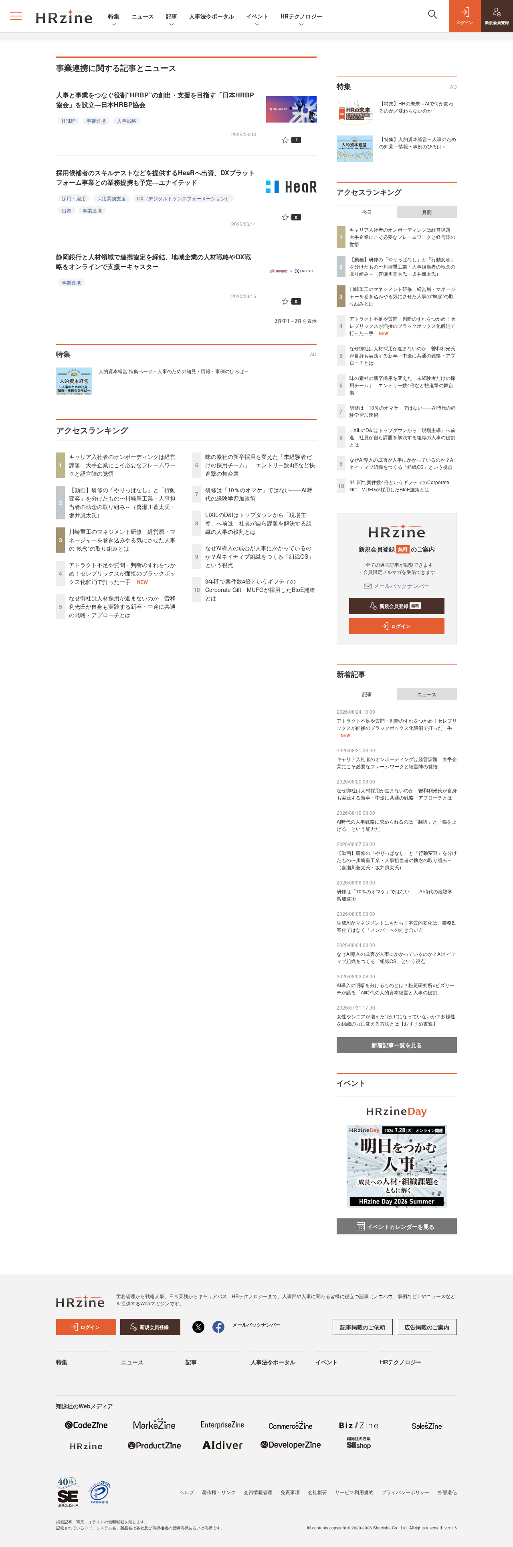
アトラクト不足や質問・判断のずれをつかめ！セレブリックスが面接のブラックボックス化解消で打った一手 (122, 573)
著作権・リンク (219, 1491)
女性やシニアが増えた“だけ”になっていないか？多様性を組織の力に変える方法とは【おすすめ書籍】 (396, 1020)
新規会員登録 (399, 606)
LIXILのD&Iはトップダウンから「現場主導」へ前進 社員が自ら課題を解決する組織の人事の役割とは (258, 523)
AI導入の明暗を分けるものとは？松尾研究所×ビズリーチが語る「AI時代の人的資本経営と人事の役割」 (395, 989)
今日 (367, 212)
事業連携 (96, 120)
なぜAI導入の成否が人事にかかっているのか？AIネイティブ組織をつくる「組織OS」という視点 (259, 556)
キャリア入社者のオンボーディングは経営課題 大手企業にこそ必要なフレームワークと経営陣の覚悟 (122, 464)
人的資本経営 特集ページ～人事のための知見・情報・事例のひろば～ (174, 371)
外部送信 (447, 1491)
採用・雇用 (74, 198)
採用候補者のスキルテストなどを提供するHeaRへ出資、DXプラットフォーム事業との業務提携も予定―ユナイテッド (155, 177)
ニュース (142, 16)
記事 (171, 16)
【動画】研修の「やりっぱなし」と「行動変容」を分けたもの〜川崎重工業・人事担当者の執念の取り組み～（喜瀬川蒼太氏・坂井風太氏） (122, 502)
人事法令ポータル (211, 16)
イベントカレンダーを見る (400, 1226)
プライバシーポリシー (406, 1491)
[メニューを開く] (16, 16)
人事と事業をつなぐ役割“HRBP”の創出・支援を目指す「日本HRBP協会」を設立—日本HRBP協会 (155, 99)
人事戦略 (126, 120)
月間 (427, 212)
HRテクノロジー (301, 16)
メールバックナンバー (402, 586)
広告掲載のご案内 (426, 1327)
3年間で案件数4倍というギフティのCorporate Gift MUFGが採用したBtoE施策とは (260, 589)
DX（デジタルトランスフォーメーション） (183, 198)
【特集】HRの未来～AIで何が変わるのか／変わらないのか (416, 107)
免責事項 (290, 1491)
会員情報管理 (258, 1491)
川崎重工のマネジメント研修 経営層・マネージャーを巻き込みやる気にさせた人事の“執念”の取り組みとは (122, 539)
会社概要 (317, 1491)
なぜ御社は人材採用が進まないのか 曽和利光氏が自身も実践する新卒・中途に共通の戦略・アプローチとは (122, 606)
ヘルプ (187, 1491)
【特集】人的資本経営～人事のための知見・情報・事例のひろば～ (417, 142)
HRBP (68, 120)
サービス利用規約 (354, 1491)
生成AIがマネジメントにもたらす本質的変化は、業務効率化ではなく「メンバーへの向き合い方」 (396, 926)
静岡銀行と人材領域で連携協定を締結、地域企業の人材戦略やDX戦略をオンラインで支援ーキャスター (153, 261)
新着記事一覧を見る (397, 1045)
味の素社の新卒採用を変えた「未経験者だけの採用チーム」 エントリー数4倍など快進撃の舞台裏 (260, 464)
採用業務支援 (111, 198)
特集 (113, 16)
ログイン (400, 626)
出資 (66, 210)
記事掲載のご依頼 (362, 1327)
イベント (257, 16)
